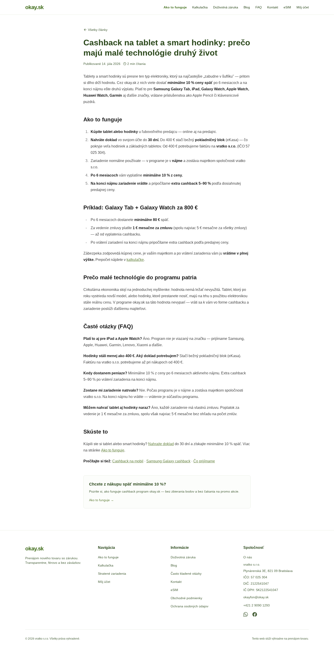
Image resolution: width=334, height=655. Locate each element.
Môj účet (303, 7)
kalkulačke (135, 260)
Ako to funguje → (101, 500)
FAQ (258, 7)
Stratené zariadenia (112, 573)
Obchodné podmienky (186, 598)
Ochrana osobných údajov (189, 606)
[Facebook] (255, 614)
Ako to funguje (175, 7)
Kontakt (272, 7)
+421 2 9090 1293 (256, 605)
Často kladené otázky (186, 573)
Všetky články (97, 30)
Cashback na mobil (127, 461)
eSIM (287, 7)
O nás (247, 557)
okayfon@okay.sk (256, 597)
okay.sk (34, 7)
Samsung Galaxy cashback (168, 461)
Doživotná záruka (225, 7)
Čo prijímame (204, 461)
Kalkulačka (200, 7)
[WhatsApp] (246, 614)
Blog (247, 7)
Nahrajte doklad (161, 444)
